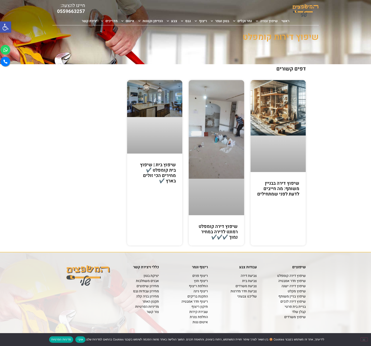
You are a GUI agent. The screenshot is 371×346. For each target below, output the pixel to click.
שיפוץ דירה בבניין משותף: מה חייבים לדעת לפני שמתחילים (278, 188)
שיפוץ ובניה (269, 21)
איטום (130, 21)
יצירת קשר (89, 21)
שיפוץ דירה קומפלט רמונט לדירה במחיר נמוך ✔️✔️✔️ (218, 232)
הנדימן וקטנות (153, 21)
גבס (188, 21)
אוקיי (80, 339)
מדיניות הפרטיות (61, 339)
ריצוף (203, 21)
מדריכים (111, 21)
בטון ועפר (222, 21)
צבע (174, 21)
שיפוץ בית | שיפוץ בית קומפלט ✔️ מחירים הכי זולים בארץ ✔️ (158, 173)
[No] (364, 339)
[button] (5, 27)
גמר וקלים (244, 21)
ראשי (285, 21)
